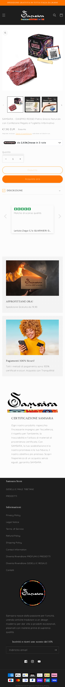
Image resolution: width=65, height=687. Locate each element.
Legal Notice (12, 522)
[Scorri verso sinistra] (3, 105)
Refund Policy (13, 535)
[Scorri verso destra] (61, 105)
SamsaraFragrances (28, 686)
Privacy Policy (13, 515)
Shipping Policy (14, 542)
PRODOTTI (11, 496)
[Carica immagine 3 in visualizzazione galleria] (49, 104)
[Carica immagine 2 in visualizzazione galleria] (32, 104)
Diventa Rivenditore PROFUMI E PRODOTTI (28, 556)
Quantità (6, 152)
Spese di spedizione (24, 134)
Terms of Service (15, 529)
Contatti (10, 570)
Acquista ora (32, 179)
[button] (3, 15)
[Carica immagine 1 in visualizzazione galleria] (15, 104)
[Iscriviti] (55, 650)
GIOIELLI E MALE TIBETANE (20, 489)
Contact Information (16, 549)
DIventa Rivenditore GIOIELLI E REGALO (26, 563)
